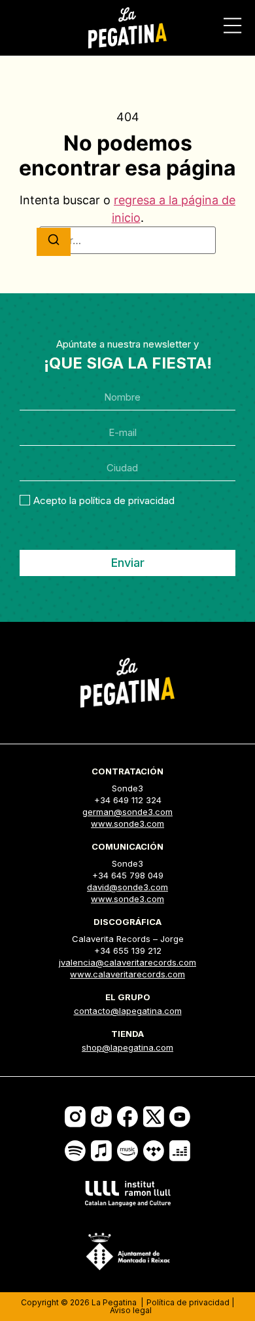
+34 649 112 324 (128, 800)
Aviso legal (131, 1310)
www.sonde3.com (127, 823)
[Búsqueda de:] (127, 240)
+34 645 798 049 (127, 875)
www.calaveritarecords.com (127, 974)
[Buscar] (54, 242)
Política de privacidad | (190, 1302)
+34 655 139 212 (128, 950)
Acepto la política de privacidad (104, 500)
